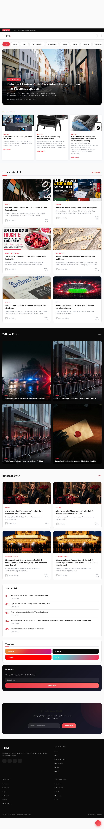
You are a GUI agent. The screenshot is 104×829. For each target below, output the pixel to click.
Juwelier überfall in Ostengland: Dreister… (24, 30)
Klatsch (64, 44)
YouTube (10, 657)
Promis (75, 44)
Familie (4, 800)
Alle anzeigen (96, 172)
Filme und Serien (37, 44)
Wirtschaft (5, 788)
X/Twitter (58, 651)
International (52, 44)
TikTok (57, 657)
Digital (4, 792)
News (15, 44)
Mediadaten (58, 796)
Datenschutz (58, 788)
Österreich (5, 796)
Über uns (57, 800)
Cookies (57, 792)
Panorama (86, 44)
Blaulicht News (7, 804)
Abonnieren (52, 685)
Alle (6, 44)
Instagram (11, 651)
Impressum (58, 784)
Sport (24, 44)
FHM (6, 36)
